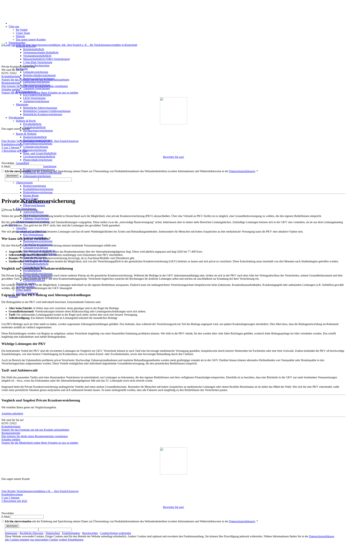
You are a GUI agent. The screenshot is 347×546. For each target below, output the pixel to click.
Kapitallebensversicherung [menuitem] (38, 189)
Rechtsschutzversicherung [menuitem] (38, 130)
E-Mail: (5, 166)
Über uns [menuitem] (14, 26)
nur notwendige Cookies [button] (44, 539)
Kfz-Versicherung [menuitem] (33, 234)
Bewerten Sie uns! (173, 156)
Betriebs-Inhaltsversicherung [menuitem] (39, 75)
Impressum (11, 533)
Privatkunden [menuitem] (16, 117)
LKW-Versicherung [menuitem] (34, 98)
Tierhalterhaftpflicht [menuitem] (34, 127)
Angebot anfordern (12, 413)
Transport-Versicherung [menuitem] (36, 88)
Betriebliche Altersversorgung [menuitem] (40, 107)
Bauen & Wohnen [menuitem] (26, 133)
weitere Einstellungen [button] (71, 539)
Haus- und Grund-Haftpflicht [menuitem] (39, 153)
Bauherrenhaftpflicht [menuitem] (35, 137)
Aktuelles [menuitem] (21, 228)
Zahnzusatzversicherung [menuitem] (37, 176)
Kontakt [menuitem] (13, 296)
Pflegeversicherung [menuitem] (34, 205)
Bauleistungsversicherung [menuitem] (37, 241)
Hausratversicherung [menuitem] (35, 150)
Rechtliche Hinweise (31, 533)
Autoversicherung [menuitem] (33, 211)
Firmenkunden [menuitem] (17, 42)
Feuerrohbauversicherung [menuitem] (37, 143)
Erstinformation (71, 533)
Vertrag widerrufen (120, 533)
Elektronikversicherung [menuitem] (36, 81)
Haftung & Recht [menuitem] (26, 120)
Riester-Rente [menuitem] (31, 195)
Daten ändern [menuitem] (23, 289)
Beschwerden (90, 533)
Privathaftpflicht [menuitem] (32, 124)
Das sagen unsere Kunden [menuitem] (31, 39)
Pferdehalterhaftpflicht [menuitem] (35, 263)
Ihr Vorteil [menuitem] (21, 29)
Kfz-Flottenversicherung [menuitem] (37, 94)
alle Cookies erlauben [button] (17, 539)
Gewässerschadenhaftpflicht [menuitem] (39, 156)
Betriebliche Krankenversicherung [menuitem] (42, 114)
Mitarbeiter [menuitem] (22, 104)
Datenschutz (53, 533)
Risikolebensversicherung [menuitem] (37, 192)
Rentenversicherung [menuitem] (34, 185)
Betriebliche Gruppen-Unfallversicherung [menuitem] (46, 111)
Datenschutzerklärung (241, 171)
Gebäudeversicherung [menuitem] (35, 72)
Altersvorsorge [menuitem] (24, 182)
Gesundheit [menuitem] (22, 163)
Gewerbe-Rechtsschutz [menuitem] (36, 65)
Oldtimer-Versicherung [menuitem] (36, 218)
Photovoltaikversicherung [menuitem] (37, 159)
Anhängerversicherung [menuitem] (36, 101)
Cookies (105, 533)
